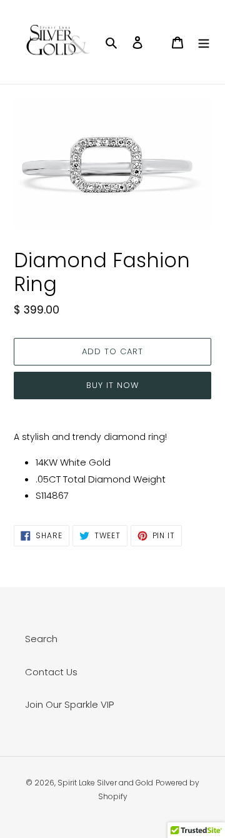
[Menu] (204, 42)
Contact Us (51, 671)
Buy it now (112, 385)
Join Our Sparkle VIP (69, 704)
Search (41, 638)
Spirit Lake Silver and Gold (105, 782)
